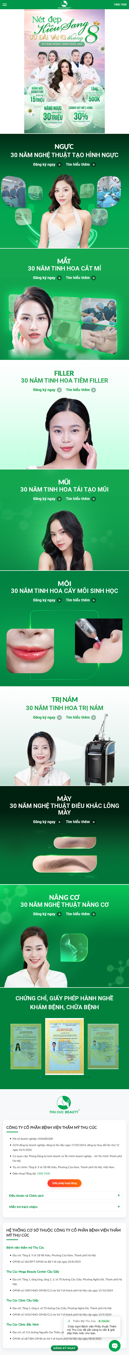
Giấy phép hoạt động (64, 1183)
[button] (118, 1048)
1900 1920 (120, 4)
